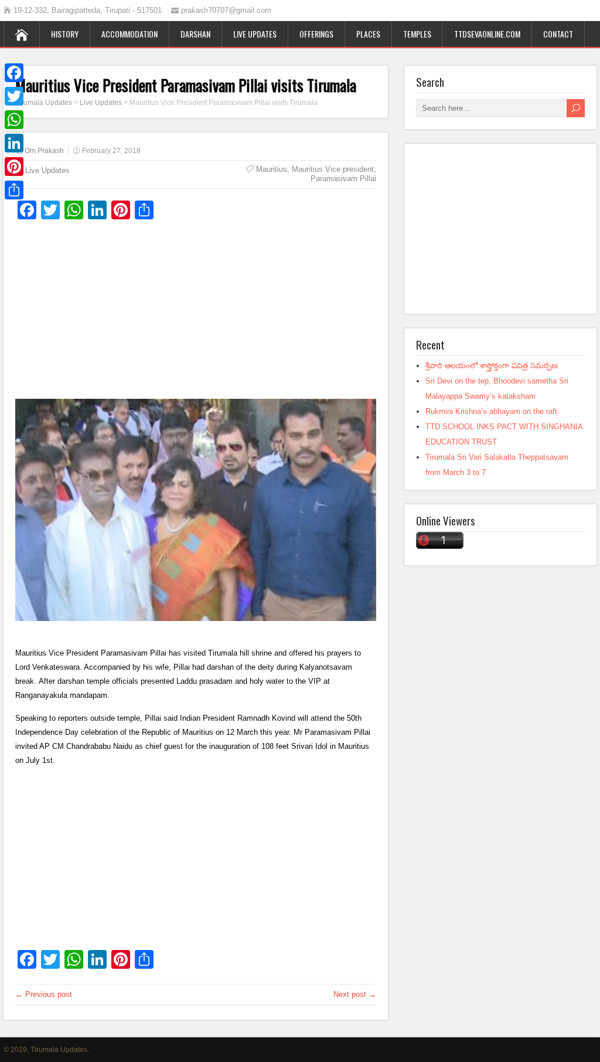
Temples (417, 34)
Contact (558, 34)
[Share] (14, 190)
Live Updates (255, 34)
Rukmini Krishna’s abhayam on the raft (491, 411)
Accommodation (129, 34)
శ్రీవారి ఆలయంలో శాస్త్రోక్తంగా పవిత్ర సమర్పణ (491, 365)
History (65, 34)
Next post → (354, 994)
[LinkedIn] (14, 143)
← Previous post (43, 994)
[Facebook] (14, 72)
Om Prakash (44, 151)
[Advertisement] (195, 314)
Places (368, 34)
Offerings (316, 34)
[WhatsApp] (14, 119)
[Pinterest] (14, 166)
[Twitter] (14, 96)
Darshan (195, 34)
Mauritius (271, 169)
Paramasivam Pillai (343, 178)
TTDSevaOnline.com (487, 34)
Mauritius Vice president (333, 169)
